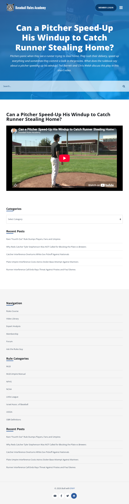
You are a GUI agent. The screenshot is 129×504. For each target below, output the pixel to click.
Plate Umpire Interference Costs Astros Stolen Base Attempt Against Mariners (42, 261)
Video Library (12, 318)
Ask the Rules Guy (14, 349)
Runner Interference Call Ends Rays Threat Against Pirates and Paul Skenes (41, 269)
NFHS (9, 381)
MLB (8, 366)
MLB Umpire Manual (15, 373)
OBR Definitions (13, 419)
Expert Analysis (13, 326)
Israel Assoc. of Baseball (17, 404)
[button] (121, 7)
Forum (9, 341)
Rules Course (12, 311)
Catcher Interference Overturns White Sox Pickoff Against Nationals (37, 254)
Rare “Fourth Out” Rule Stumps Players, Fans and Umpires (33, 239)
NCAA (9, 389)
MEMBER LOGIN (105, 7)
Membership (12, 333)
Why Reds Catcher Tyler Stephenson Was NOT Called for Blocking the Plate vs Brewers (46, 246)
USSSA (9, 411)
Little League (12, 396)
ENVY (72, 488)
